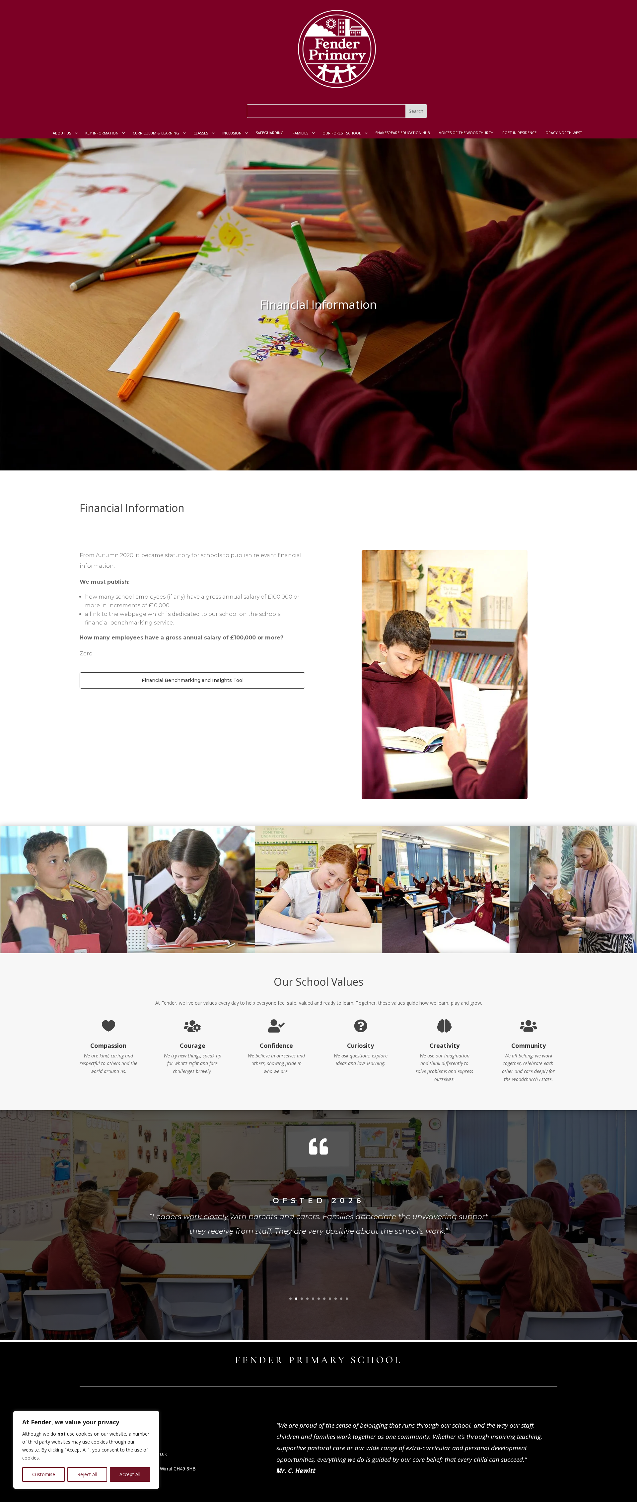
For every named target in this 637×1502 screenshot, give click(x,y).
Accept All (129, 1474)
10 (341, 1298)
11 (347, 1298)
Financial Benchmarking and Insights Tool (193, 680)
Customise (43, 1474)
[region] (86, 1450)
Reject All (87, 1474)
